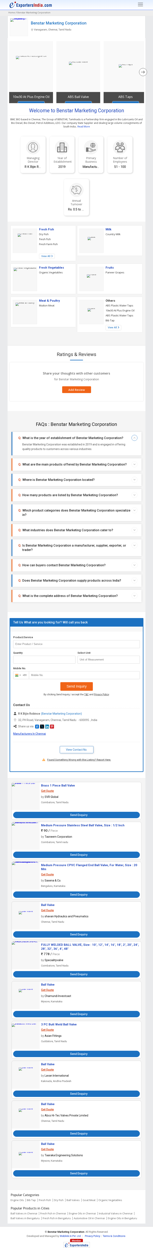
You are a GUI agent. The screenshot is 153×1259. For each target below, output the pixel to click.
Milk (108, 229)
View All (46, 256)
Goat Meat (89, 1200)
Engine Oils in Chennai (82, 1213)
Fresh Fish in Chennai (53, 1213)
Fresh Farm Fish (48, 244)
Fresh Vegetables (51, 267)
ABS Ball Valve (78, 97)
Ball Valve (48, 905)
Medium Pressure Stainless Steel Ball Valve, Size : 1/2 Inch (83, 825)
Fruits (110, 267)
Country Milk (113, 234)
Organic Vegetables (51, 272)
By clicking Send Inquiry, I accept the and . (77, 694)
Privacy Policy (101, 694)
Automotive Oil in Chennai (89, 1218)
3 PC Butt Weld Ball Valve (59, 1024)
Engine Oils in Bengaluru (122, 1218)
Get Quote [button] (47, 790)
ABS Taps (125, 97)
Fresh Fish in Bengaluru (57, 1218)
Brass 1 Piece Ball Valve (58, 785)
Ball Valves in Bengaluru (25, 1218)
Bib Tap (110, 320)
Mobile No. (19, 668)
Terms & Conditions (114, 1236)
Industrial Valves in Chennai (115, 1213)
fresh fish (45, 239)
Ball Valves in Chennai (24, 1213)
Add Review (76, 390)
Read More (83, 126)
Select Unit (83, 652)
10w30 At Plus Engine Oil (31, 97)
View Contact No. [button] (76, 749)
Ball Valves (73, 1200)
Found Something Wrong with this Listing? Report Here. (79, 759)
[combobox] (20, 675)
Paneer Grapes (115, 272)
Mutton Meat (46, 305)
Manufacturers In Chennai (29, 733)
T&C (86, 694)
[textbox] (108, 660)
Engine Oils (17, 1200)
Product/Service (23, 637)
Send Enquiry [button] (78, 815)
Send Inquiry (77, 686)
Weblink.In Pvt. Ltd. (70, 1236)
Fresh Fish (46, 229)
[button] (37, 727)
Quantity (18, 652)
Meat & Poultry (49, 300)
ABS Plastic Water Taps (119, 305)
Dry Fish (44, 234)
